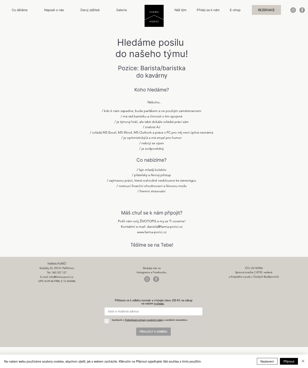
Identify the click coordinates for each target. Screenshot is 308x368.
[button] (266, 10)
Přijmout (288, 361)
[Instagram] (293, 10)
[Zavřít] (302, 361)
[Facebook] (302, 10)
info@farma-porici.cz (61, 276)
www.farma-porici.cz (152, 232)
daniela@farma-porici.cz (164, 227)
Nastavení (267, 361)
